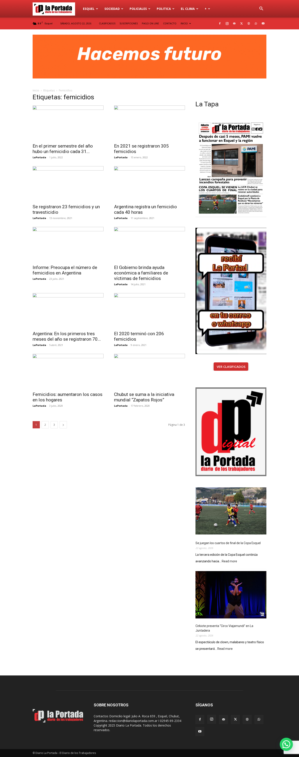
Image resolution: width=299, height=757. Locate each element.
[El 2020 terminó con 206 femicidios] (149, 310)
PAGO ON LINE (150, 23)
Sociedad (112, 9)
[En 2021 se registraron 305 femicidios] (149, 123)
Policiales (138, 9)
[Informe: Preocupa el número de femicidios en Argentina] (68, 244)
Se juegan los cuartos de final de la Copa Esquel (228, 543)
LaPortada (39, 157)
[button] (261, 9)
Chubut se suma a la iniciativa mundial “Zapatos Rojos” (144, 397)
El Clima (188, 9)
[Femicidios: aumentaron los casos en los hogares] (68, 371)
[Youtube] (263, 23)
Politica (164, 9)
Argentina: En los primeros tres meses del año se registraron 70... (67, 336)
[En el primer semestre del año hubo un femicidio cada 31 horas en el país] (68, 123)
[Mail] (234, 23)
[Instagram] (227, 23)
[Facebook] (219, 23)
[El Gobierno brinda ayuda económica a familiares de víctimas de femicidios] (149, 244)
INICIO (184, 23)
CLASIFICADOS (107, 23)
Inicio (36, 90)
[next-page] (63, 424)
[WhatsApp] (256, 23)
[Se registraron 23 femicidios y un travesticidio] (68, 183)
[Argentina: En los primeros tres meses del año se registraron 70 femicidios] (68, 310)
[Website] (248, 23)
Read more (229, 561)
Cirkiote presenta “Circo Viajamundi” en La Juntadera (224, 628)
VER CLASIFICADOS (231, 366)
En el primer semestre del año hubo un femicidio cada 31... (63, 148)
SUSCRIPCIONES (129, 23)
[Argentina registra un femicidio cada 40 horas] (149, 183)
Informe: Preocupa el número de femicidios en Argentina (65, 270)
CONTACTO (169, 23)
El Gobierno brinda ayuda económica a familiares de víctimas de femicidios (141, 273)
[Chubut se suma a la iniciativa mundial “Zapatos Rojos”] (149, 371)
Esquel (89, 9)
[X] (241, 23)
